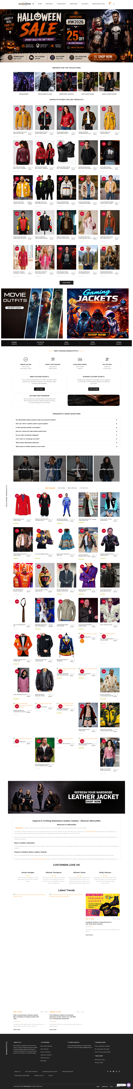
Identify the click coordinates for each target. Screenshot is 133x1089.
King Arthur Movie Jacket (63, 743)
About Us (17, 1071)
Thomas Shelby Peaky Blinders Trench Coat (62, 590)
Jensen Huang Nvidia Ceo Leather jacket (107, 554)
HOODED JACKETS (118, 343)
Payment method (67, 1071)
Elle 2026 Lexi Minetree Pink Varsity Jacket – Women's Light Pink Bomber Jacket (41, 273)
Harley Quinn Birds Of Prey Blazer (62, 660)
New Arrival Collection (46, 1046)
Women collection (45, 1052)
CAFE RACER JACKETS (40, 343)
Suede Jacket (79, 469)
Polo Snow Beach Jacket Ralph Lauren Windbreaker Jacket (41, 591)
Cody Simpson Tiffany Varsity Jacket (106, 519)
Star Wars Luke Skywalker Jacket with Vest (85, 744)
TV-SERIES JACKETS (109, 94)
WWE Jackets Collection (24, 94)
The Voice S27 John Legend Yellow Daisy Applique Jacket (18, 203)
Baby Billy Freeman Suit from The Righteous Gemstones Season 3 (41, 626)
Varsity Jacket (106, 469)
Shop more (66, 282)
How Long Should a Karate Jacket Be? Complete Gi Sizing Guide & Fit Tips (26, 1016)
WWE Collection (45, 1058)
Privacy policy (39, 1075)
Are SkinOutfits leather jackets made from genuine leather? (36, 420)
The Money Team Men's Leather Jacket (41, 660)
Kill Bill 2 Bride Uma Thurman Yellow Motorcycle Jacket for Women (106, 134)
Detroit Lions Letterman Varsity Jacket (85, 674)
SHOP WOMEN (93, 389)
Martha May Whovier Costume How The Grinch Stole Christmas (20, 712)
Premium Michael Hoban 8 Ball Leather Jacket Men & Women (20, 238)
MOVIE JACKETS (88, 94)
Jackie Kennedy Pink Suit (19, 694)
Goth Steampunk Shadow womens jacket (106, 639)
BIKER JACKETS (66, 343)
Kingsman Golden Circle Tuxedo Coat (19, 660)
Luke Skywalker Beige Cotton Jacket (62, 625)
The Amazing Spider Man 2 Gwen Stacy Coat (85, 519)
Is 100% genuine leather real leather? (28, 427)
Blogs (51, 1075)
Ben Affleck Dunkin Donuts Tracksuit (18, 590)
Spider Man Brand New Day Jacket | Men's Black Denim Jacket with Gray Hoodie (85, 168)
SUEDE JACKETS (92, 343)
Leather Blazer (26, 469)
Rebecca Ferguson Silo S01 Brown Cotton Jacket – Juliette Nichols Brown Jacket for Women (63, 238)
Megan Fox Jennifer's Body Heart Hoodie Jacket (105, 770)
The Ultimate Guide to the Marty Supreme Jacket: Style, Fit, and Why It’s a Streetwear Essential (63, 1016)
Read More (16, 1029)
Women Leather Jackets (66, 94)
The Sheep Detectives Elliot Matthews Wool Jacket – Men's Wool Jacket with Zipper (84, 273)
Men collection (44, 1049)
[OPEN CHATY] (129, 1085)
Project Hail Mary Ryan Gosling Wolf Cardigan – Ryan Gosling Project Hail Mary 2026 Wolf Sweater (85, 203)
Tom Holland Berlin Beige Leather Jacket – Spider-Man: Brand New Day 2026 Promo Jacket (107, 203)
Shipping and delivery (49, 1071)
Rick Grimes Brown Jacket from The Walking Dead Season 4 (42, 765)
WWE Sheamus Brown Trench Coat (84, 730)
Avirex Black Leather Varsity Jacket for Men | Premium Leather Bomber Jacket (106, 168)
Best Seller (43, 1060)
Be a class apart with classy (102, 1049)
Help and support (31, 1071)
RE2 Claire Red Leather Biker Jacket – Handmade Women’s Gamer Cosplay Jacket (41, 168)
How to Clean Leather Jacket (103, 1052)
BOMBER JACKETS (14, 343)
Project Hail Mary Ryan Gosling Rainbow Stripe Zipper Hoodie (63, 203)
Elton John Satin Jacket (106, 624)
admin (18, 1021)
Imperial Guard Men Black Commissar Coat (41, 519)
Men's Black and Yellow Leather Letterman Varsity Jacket (106, 731)
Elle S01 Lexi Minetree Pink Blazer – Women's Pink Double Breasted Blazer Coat (19, 273)
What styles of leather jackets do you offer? (30, 446)
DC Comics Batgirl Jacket (41, 554)
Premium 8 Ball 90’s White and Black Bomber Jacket (41, 238)
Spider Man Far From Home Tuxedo (18, 519)
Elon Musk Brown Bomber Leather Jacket (85, 625)
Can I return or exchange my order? (28, 439)
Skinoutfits (27, 1086)
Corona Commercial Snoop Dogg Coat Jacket (106, 695)
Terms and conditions (22, 1075)
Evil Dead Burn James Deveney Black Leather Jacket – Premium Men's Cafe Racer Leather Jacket (63, 273)
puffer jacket (53, 469)
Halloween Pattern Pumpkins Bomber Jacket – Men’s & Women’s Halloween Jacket (85, 134)
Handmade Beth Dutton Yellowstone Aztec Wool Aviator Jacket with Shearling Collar (106, 273)
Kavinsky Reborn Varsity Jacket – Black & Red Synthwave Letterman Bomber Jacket (41, 134)
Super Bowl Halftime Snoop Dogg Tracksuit (63, 519)
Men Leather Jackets (45, 94)
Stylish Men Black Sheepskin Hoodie (40, 695)
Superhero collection (46, 1055)
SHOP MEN (39, 389)
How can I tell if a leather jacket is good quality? (32, 423)
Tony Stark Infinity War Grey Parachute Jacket (63, 674)
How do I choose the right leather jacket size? (31, 431)
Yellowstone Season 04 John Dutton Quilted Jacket (63, 710)
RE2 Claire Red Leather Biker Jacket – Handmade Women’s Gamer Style (20, 168)
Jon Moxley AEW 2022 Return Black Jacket (106, 590)
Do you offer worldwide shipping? (27, 435)
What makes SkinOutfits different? (27, 442)
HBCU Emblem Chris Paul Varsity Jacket (19, 554)
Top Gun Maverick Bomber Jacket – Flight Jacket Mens (84, 556)
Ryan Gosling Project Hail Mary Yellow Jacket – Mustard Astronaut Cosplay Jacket (20, 134)
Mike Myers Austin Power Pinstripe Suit (85, 590)
